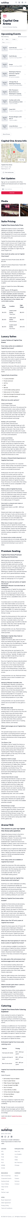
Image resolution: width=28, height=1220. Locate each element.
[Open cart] (19, 2)
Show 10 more (6, 134)
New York (17, 1151)
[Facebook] (2, 1137)
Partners (17, 1181)
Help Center (4, 1186)
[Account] (22, 2)
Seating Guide (5, 1181)
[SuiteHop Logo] (5, 2)
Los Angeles (18, 1154)
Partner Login (5, 1192)
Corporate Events (6, 1178)
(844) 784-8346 (6, 1133)
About (16, 1175)
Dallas (16, 1159)
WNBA (3, 1165)
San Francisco (18, 1162)
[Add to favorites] (24, 8)
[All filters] (2, 39)
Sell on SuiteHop (6, 1175)
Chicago (17, 1165)
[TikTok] (8, 1137)
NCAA (3, 1168)
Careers (17, 1178)
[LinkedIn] (11, 1137)
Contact (17, 1184)
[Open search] (16, 2)
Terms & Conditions (6, 1208)
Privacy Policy (5, 1205)
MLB (2, 1157)
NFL (2, 1151)
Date (7, 39)
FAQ (2, 1189)
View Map (21, 159)
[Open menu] (25, 2)
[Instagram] (5, 1137)
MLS (2, 1162)
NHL (2, 1159)
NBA (2, 1154)
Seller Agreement (6, 1202)
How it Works (5, 1184)
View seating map (9, 172)
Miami (16, 1157)
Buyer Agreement (6, 1200)
